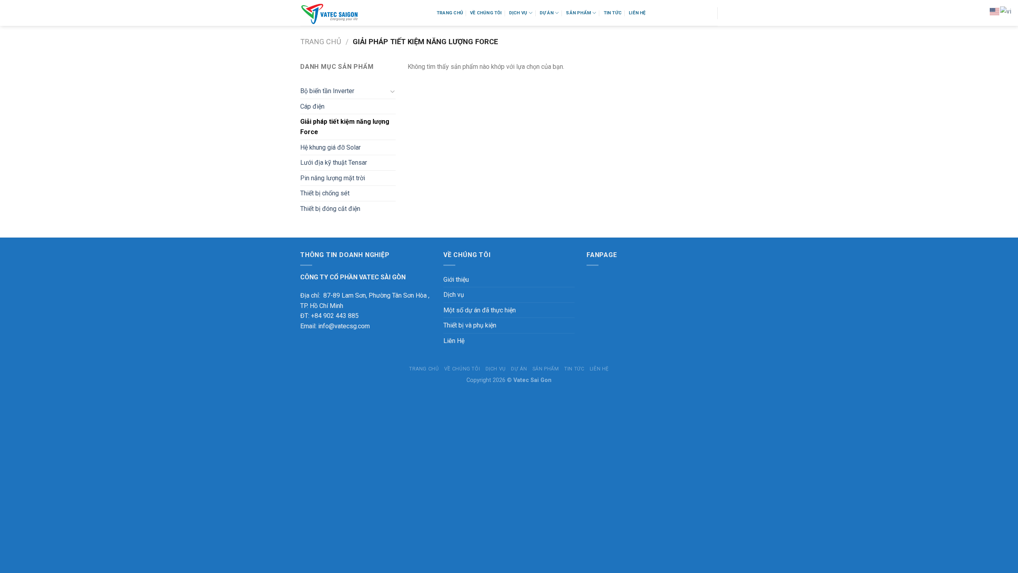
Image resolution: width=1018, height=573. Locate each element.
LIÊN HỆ (637, 13)
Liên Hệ (453, 341)
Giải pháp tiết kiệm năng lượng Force (344, 127)
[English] (995, 11)
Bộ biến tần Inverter (327, 91)
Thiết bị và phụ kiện (469, 325)
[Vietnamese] (1006, 11)
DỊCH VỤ (518, 13)
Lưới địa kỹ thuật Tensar (333, 162)
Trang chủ (320, 41)
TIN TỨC (613, 13)
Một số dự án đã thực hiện (479, 310)
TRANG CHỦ (450, 13)
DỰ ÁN (547, 13)
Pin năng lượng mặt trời (332, 178)
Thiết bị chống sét (325, 193)
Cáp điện (312, 106)
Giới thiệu (456, 279)
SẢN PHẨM (578, 13)
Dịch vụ (453, 294)
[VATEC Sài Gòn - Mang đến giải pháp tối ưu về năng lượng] (362, 13)
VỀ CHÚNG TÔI (486, 13)
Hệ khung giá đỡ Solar (330, 147)
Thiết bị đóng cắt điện (330, 208)
